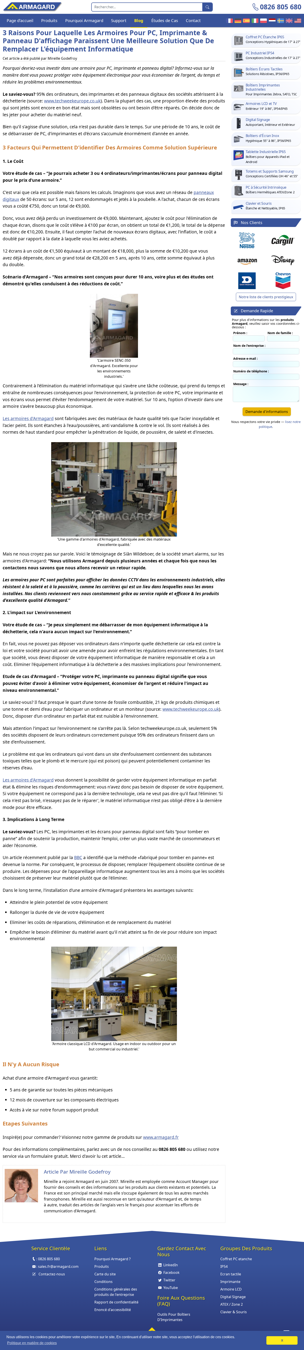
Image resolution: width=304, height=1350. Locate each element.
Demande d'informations (266, 411)
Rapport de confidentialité (116, 1302)
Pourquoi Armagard (84, 20)
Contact (193, 20)
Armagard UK (288, 20)
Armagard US (297, 20)
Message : (240, 384)
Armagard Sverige (280, 20)
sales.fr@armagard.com (58, 1266)
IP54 (224, 1266)
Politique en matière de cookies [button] (32, 1343)
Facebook (171, 1272)
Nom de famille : (280, 333)
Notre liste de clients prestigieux (266, 296)
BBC (78, 857)
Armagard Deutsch (237, 20)
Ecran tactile (230, 1274)
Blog (138, 20)
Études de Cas (164, 20)
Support (118, 20)
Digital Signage (233, 1296)
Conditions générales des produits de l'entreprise (115, 1292)
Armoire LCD (231, 1289)
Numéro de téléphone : (251, 371)
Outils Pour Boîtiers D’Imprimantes (173, 1317)
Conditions (103, 1281)
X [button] (282, 1340)
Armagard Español (245, 20)
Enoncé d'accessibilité (112, 1309)
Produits (49, 20)
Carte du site (105, 1274)
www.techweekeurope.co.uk (72, 101)
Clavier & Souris (233, 1311)
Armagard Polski (263, 20)
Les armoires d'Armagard (28, 418)
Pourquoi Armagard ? (112, 1258)
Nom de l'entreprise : (249, 345)
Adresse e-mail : (245, 358)
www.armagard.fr (161, 1137)
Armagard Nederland (271, 20)
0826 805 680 (280, 6)
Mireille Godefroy (89, 1171)
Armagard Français (229, 20)
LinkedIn (170, 1264)
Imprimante (230, 1281)
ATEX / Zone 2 (231, 1304)
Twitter (169, 1280)
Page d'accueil (20, 20)
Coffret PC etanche (236, 1258)
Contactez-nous (52, 1274)
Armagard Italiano (254, 20)
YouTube (170, 1287)
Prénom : (240, 333)
